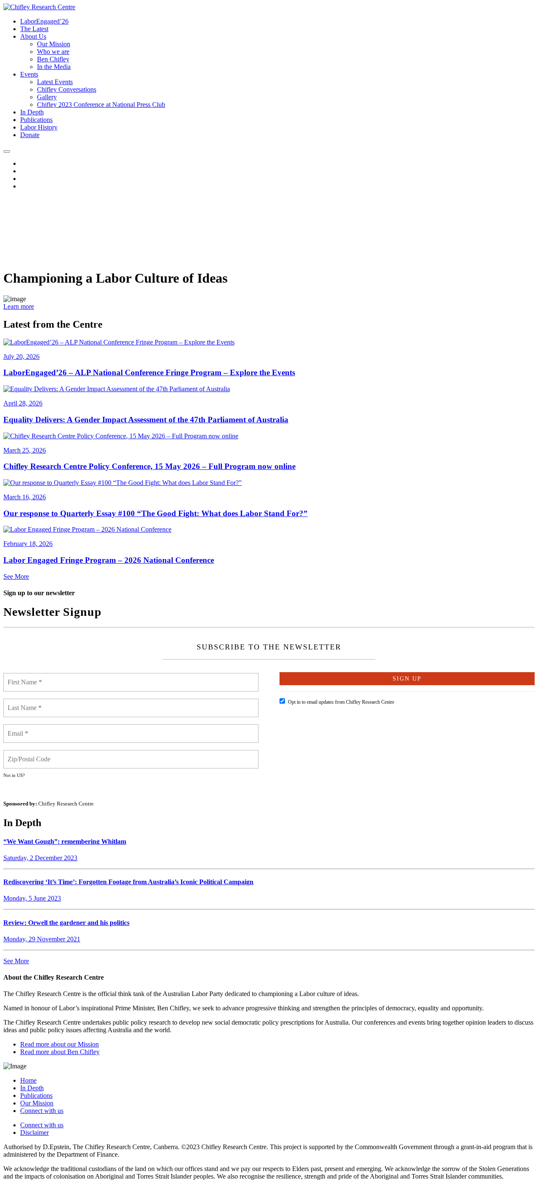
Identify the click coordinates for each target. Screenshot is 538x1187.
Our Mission (36, 1103)
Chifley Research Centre (66, 803)
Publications (36, 1095)
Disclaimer (34, 1132)
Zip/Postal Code (29, 754)
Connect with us (41, 1110)
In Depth (32, 1088)
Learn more (18, 306)
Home (28, 1080)
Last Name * (25, 702)
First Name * (25, 677)
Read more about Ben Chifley (60, 1051)
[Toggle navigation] (6, 151)
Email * (18, 728)
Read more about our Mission (59, 1044)
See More (16, 576)
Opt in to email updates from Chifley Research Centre (341, 702)
